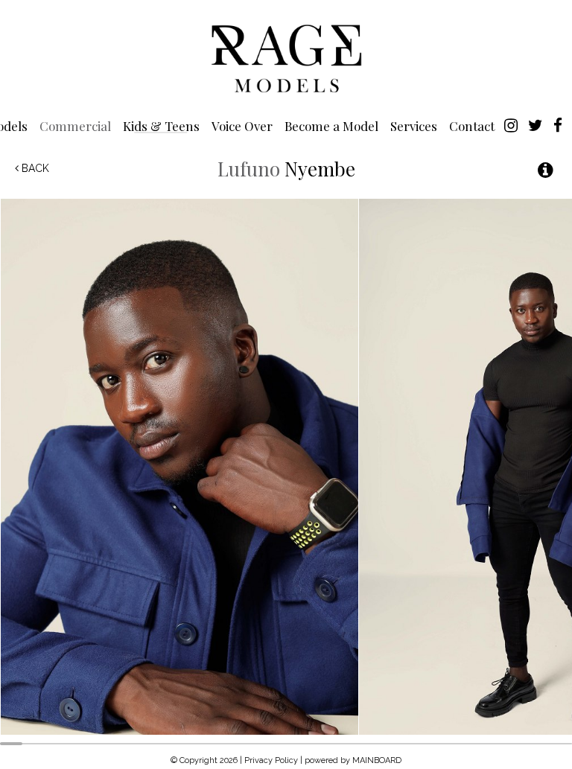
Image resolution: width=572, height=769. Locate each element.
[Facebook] (557, 124)
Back (34, 168)
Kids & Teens (161, 125)
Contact (472, 125)
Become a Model (331, 125)
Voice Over (242, 125)
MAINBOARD (376, 760)
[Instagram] (511, 124)
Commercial (75, 125)
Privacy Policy (271, 760)
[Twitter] (535, 124)
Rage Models (286, 57)
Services (413, 125)
